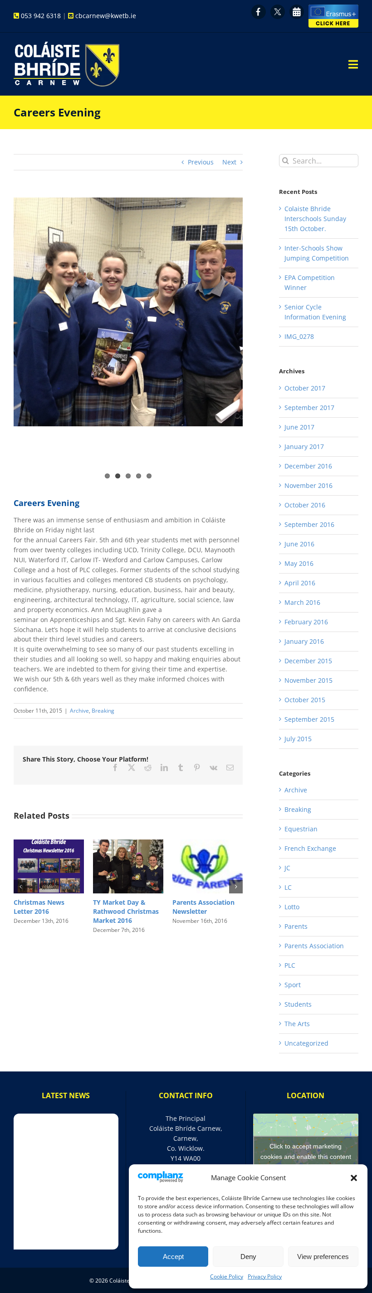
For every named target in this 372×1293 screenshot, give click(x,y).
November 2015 (308, 680)
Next (229, 162)
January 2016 (304, 641)
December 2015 (308, 660)
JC (287, 868)
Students (298, 1004)
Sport (292, 984)
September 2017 (309, 407)
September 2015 (309, 719)
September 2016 (309, 524)
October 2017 (304, 388)
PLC (289, 965)
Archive (79, 710)
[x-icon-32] (277, 7)
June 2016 (299, 544)
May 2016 (298, 563)
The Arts (297, 1023)
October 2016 (304, 505)
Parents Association (314, 945)
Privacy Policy (265, 1276)
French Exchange (310, 848)
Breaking (103, 710)
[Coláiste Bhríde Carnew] (66, 44)
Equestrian (301, 829)
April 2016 (299, 583)
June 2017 (299, 427)
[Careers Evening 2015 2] (128, 312)
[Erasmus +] (333, 7)
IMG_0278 (299, 336)
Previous (201, 162)
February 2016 (306, 622)
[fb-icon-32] (258, 7)
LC (288, 887)
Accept (173, 1256)
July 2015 (298, 738)
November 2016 (308, 485)
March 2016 (302, 602)
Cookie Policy (226, 1276)
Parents (296, 926)
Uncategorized (306, 1043)
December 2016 (308, 466)
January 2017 (304, 446)
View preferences (323, 1256)
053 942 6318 (41, 15)
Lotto (22, 902)
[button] (353, 1177)
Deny (248, 1256)
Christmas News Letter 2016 (197, 907)
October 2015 (304, 699)
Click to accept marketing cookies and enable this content (305, 1151)
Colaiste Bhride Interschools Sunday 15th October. (315, 218)
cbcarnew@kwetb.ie (105, 15)
